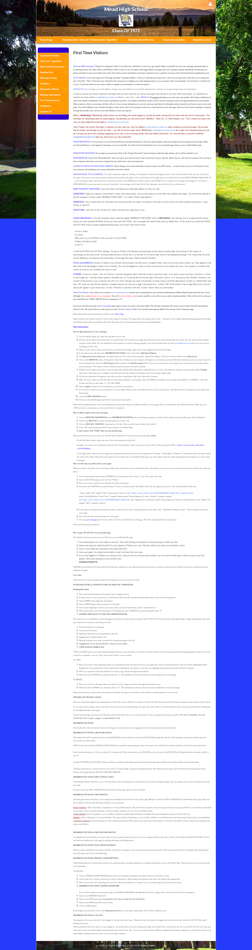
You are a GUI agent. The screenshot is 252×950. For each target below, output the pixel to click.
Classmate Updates (174, 39)
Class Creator (148, 945)
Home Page (46, 39)
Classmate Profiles (50, 55)
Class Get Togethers (51, 61)
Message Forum (48, 78)
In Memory (45, 106)
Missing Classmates (50, 94)
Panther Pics (46, 72)
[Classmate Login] (210, 4)
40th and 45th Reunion (52, 66)
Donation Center (202, 39)
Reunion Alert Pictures (141, 39)
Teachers (45, 83)
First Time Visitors (50, 100)
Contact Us (46, 111)
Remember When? (49, 89)
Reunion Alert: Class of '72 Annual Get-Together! (90, 39)
